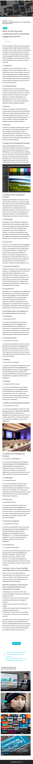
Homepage (4, 20)
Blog (10, 20)
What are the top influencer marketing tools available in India (14, 728)
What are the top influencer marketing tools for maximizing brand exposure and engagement (15, 706)
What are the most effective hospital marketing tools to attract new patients (15, 750)
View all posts (16, 643)
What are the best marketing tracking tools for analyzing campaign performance (14, 684)
